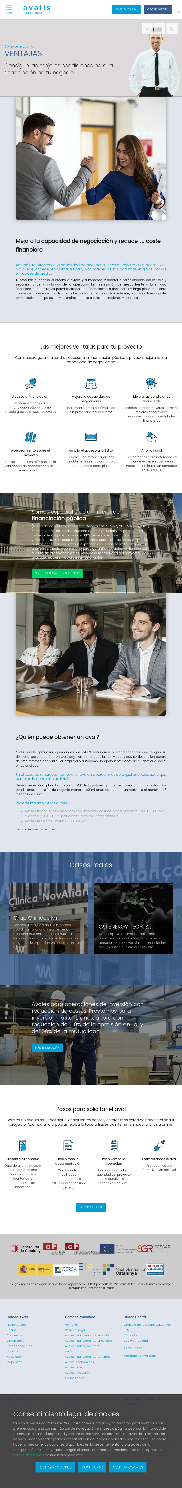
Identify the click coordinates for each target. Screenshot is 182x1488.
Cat (177, 7)
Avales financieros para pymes (88, 1357)
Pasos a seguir (76, 1330)
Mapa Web (15, 1362)
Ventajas (71, 1325)
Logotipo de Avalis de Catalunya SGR (37, 11)
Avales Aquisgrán (77, 1373)
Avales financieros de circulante (88, 1341)
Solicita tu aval (126, 9)
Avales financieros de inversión (88, 1335)
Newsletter (14, 1357)
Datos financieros (19, 1346)
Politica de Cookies (28, 1455)
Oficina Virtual (158, 9)
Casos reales (91, 865)
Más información (47, 1048)
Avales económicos (79, 1362)
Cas (177, 12)
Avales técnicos (76, 1367)
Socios (11, 1330)
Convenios (14, 1335)
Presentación (16, 1325)
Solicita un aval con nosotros (57, 573)
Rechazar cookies (55, 1467)
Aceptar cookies (128, 1467)
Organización (16, 1341)
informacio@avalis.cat (140, 1356)
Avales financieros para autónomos (82, 1348)
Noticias (12, 1351)
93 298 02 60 (133, 1348)
